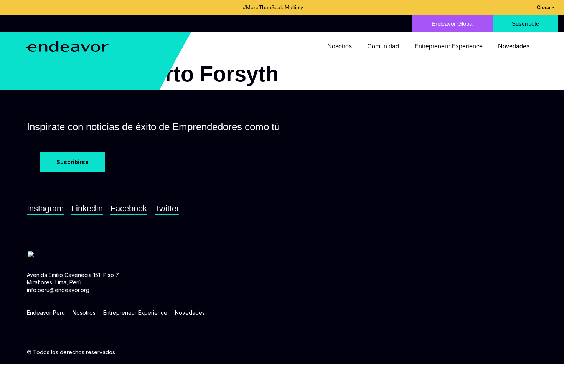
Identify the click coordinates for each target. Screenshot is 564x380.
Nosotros (339, 46)
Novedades (513, 46)
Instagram (45, 208)
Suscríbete (525, 23)
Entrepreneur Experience (448, 46)
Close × (546, 7)
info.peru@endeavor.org (58, 290)
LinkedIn (87, 208)
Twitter (167, 208)
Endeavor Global (452, 23)
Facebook (128, 208)
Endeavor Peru (46, 312)
